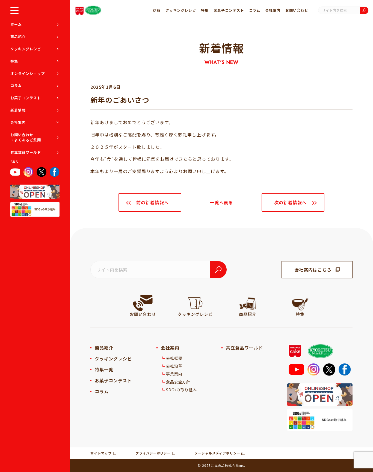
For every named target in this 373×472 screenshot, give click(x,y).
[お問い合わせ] (143, 303)
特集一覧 (104, 369)
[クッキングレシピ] (195, 303)
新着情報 (18, 110)
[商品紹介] (247, 303)
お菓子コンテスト (25, 97)
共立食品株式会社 (225, 465)
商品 (157, 10)
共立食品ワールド (25, 152)
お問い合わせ (296, 10)
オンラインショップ (27, 73)
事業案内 (174, 374)
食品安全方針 (178, 381)
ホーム (16, 24)
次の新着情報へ (290, 202)
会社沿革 (174, 366)
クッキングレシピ (25, 48)
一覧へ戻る (221, 202)
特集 (14, 61)
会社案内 (18, 122)
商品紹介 (18, 36)
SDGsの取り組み (181, 389)
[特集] (300, 303)
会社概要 (174, 358)
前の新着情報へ (152, 202)
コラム (16, 85)
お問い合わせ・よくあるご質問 (25, 137)
